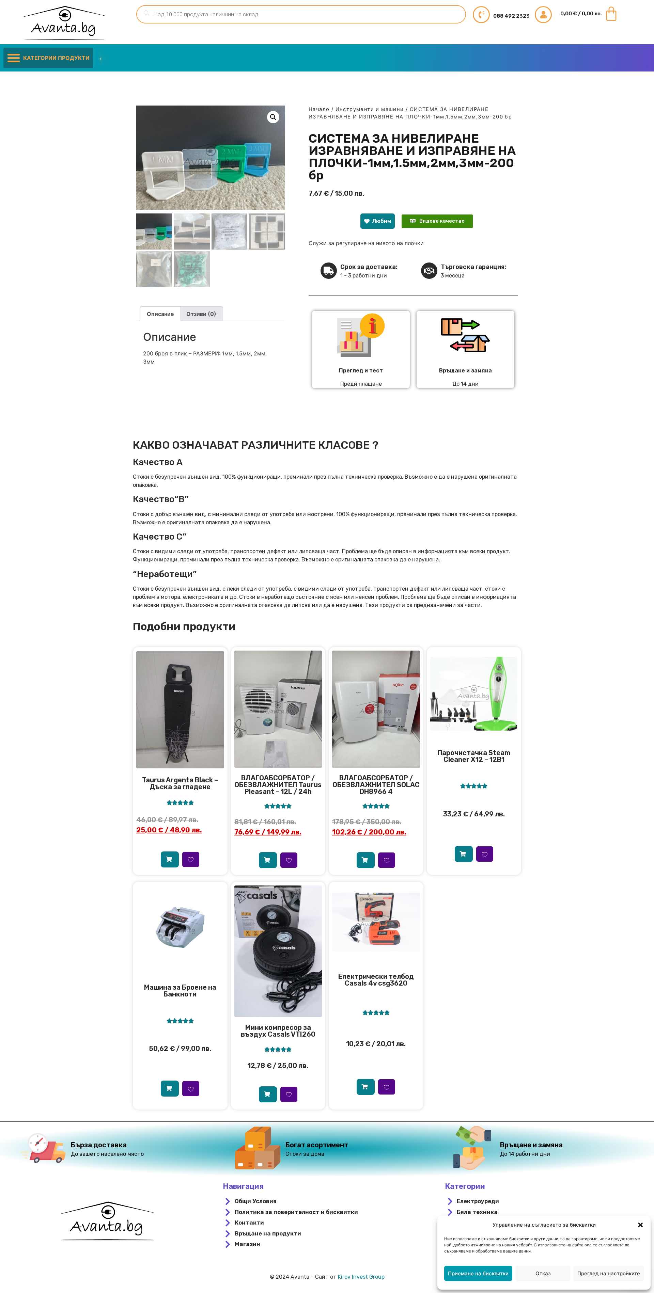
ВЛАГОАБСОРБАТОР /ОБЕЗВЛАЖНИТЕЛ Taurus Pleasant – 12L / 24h (278, 785)
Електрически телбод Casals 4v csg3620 (376, 979)
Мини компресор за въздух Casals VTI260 (278, 1030)
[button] (640, 1225)
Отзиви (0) (201, 313)
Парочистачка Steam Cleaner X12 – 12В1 (473, 756)
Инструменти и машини (370, 109)
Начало (319, 109)
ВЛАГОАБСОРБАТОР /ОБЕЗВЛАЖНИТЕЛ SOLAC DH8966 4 (376, 785)
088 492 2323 (511, 16)
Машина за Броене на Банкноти (180, 990)
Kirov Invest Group (361, 1277)
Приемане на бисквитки (478, 1273)
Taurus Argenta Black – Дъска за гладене (180, 783)
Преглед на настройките (608, 1273)
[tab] (160, 313)
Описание (160, 313)
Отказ (543, 1273)
